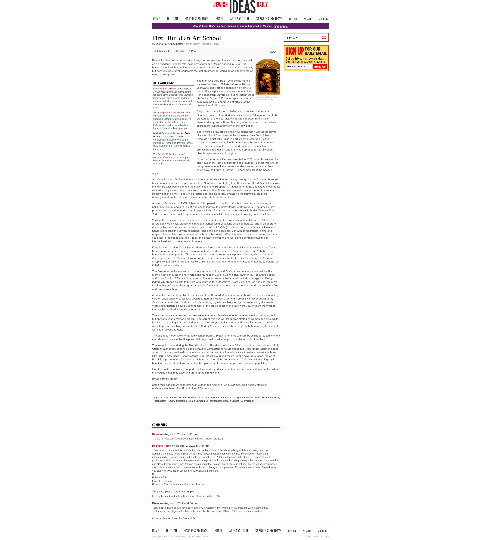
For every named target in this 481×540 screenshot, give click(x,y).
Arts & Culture (239, 18)
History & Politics (196, 18)
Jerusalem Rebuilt (164, 401)
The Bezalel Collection (165, 154)
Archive (293, 18)
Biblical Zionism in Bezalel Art (168, 133)
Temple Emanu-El (198, 401)
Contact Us (317, 536)
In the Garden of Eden (164, 88)
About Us (323, 18)
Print (193, 51)
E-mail (180, 51)
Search (308, 18)
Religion (172, 18)
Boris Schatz (227, 397)
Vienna (243, 282)
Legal (326, 536)
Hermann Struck (270, 397)
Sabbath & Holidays (269, 18)
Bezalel (215, 397)
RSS (308, 536)
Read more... (280, 26)
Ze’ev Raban (247, 401)
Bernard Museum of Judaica (193, 397)
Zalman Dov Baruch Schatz (224, 401)
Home (156, 18)
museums (181, 401)
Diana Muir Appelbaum (169, 43)
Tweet (273, 52)
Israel (219, 18)
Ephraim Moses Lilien (248, 397)
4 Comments (163, 51)
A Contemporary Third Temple (168, 112)
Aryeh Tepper (184, 88)
